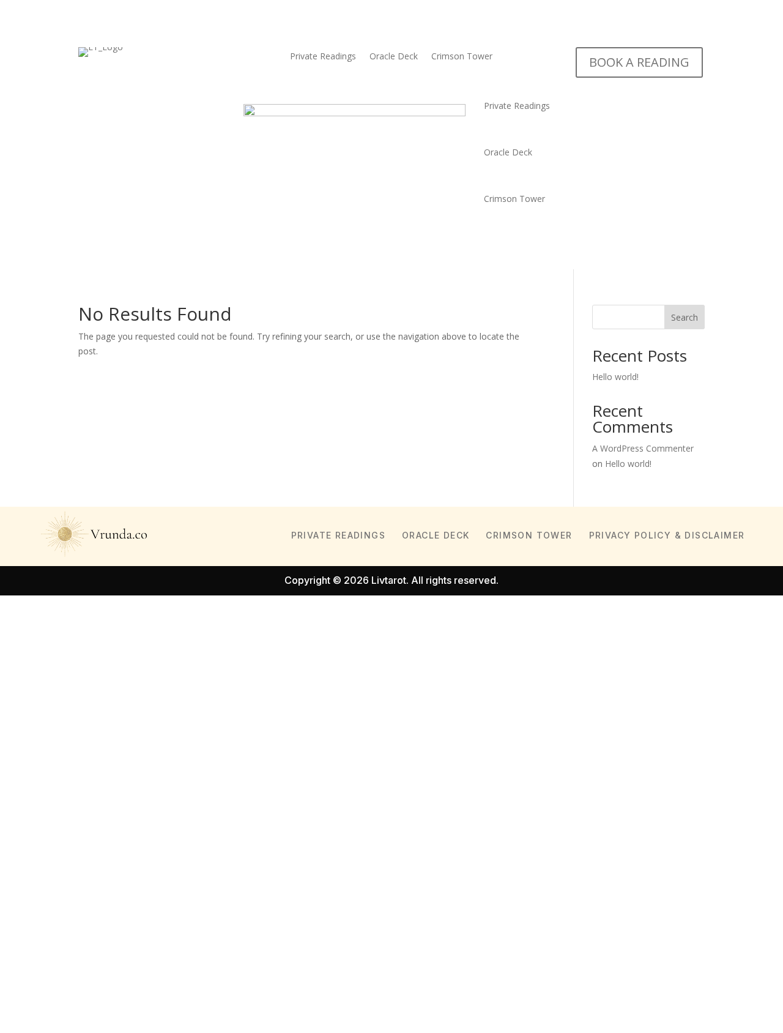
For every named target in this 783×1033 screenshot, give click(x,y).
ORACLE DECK (435, 535)
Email (29, 772)
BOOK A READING (639, 62)
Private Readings (323, 57)
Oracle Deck (393, 57)
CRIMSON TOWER (529, 535)
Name (30, 742)
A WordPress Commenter (643, 448)
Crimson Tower (461, 57)
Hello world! (615, 376)
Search (684, 317)
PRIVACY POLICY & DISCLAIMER (667, 535)
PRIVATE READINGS (338, 535)
